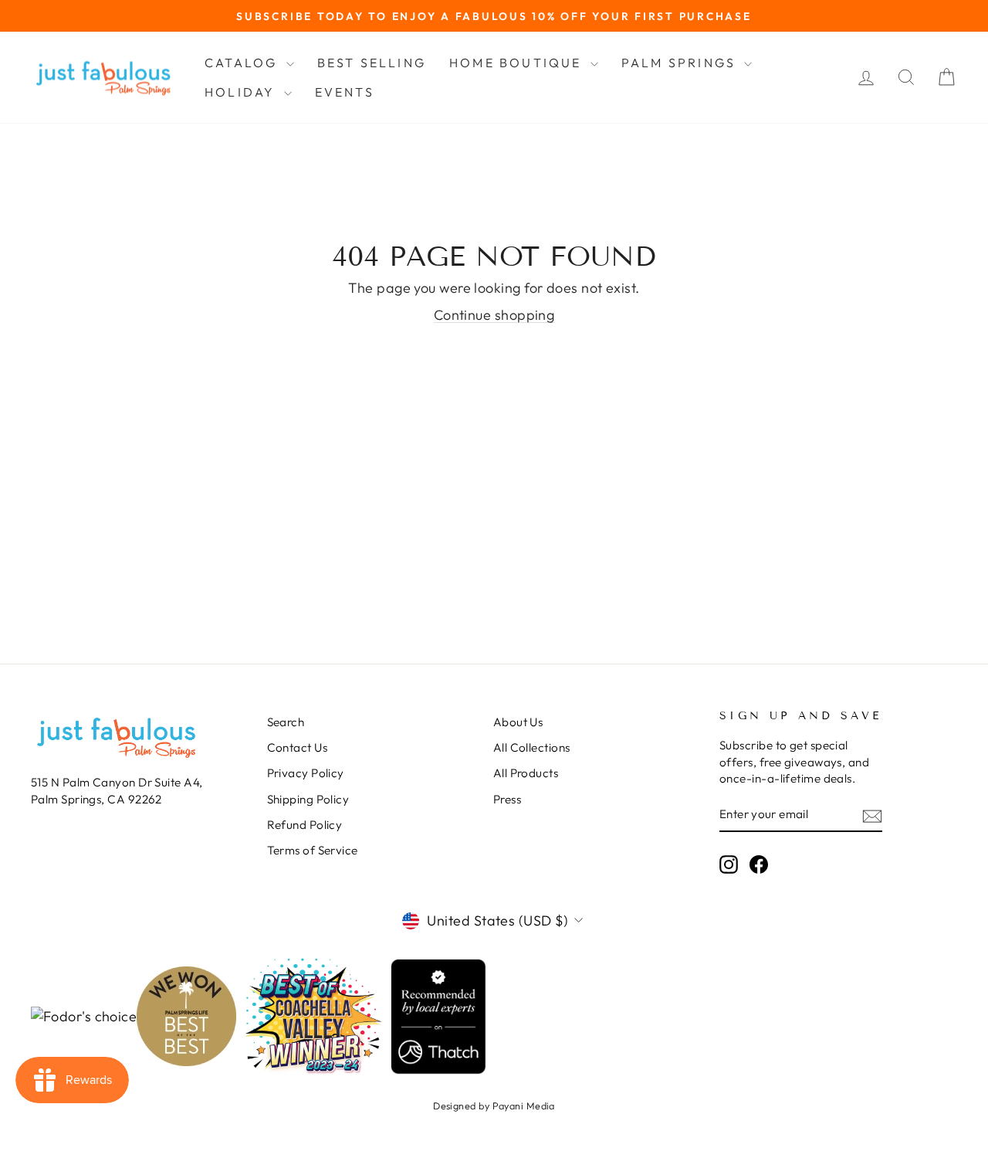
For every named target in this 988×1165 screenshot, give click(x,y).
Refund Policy (305, 824)
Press (507, 799)
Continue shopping (494, 315)
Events (344, 92)
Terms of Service (312, 850)
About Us (518, 722)
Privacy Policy (305, 773)
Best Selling (371, 62)
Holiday (242, 92)
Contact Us (297, 747)
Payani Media (523, 1105)
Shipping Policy (308, 799)
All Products (525, 773)
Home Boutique (518, 62)
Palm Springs (681, 62)
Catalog (244, 62)
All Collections (531, 747)
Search (286, 722)
